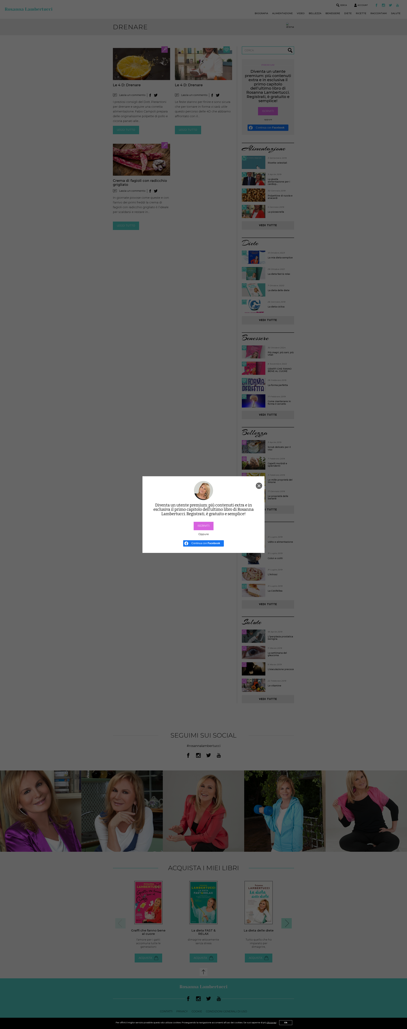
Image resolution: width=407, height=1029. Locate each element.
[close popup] (259, 485)
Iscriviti (204, 525)
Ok (285, 1022)
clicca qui (271, 1022)
